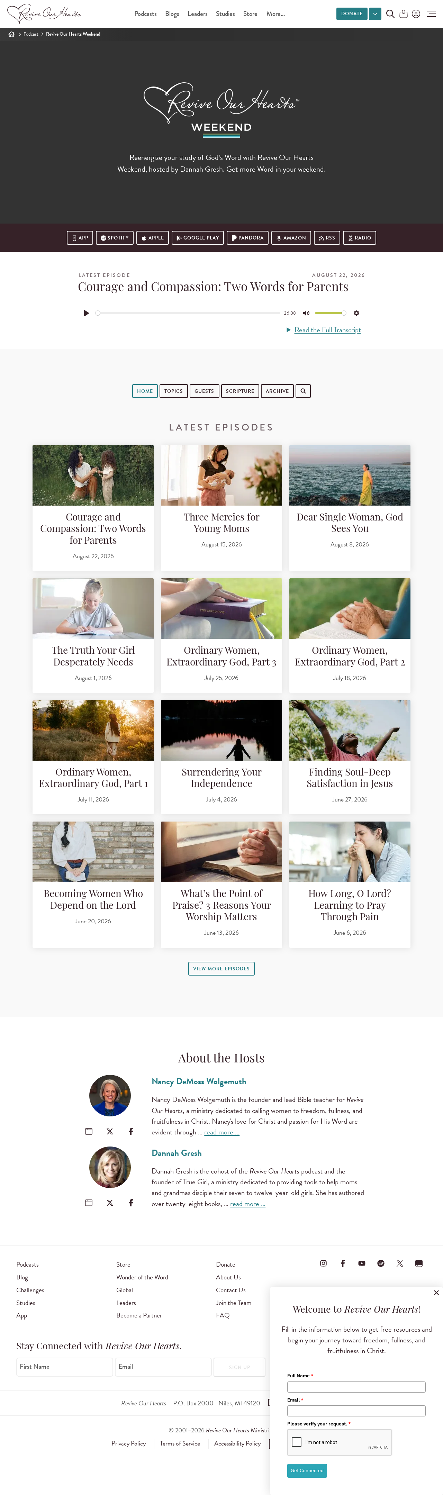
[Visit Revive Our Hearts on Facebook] (342, 1263)
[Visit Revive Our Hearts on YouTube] (361, 1263)
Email (125, 1366)
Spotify (118, 238)
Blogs (172, 13)
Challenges (30, 1290)
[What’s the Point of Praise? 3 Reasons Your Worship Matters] (221, 852)
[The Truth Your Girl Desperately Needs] (93, 608)
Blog (22, 1277)
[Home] (11, 34)
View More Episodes (221, 968)
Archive (277, 391)
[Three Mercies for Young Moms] (221, 475)
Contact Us (231, 1290)
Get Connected (307, 1470)
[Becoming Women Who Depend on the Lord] (93, 852)
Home (145, 391)
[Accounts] (415, 14)
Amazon (294, 238)
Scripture (240, 391)
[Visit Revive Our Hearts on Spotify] (380, 1263)
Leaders (198, 13)
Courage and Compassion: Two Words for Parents (93, 529)
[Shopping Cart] (403, 14)
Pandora (251, 238)
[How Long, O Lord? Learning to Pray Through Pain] (349, 852)
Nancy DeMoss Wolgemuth (199, 1081)
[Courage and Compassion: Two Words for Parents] (93, 475)
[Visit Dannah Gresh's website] (89, 1203)
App (83, 238)
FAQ (223, 1315)
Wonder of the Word (142, 1277)
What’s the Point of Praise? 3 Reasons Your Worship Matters (221, 906)
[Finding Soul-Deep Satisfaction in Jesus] (349, 730)
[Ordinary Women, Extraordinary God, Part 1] (93, 730)
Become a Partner (139, 1315)
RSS (330, 238)
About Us (228, 1277)
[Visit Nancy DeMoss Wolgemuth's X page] (110, 1131)
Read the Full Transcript (328, 330)
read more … (221, 1132)
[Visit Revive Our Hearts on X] (400, 1263)
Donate (352, 13)
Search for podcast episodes (168, 412)
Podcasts (145, 13)
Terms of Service (180, 1443)
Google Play (201, 238)
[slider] (188, 313)
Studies (225, 13)
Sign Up (239, 1367)
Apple (156, 238)
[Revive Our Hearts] (45, 13)
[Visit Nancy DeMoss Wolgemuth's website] (89, 1131)
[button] (430, 14)
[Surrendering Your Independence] (221, 730)
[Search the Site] (390, 13)
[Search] (125, 412)
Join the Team (233, 1303)
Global (124, 1290)
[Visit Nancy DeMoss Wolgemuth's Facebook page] (131, 1131)
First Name (34, 1366)
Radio (363, 238)
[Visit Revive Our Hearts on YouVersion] (419, 1263)
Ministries (240, 1430)
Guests (204, 391)
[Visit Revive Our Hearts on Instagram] (323, 1263)
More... (275, 13)
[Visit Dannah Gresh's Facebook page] (131, 1203)
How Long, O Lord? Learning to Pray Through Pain (349, 906)
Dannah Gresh (177, 1153)
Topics (173, 391)
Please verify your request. (319, 1424)
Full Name (300, 1375)
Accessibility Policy (237, 1443)
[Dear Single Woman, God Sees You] (349, 475)
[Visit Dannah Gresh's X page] (110, 1203)
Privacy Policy (128, 1443)
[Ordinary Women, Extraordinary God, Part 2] (349, 608)
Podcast (31, 34)
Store (250, 13)
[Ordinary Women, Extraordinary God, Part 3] (221, 608)
